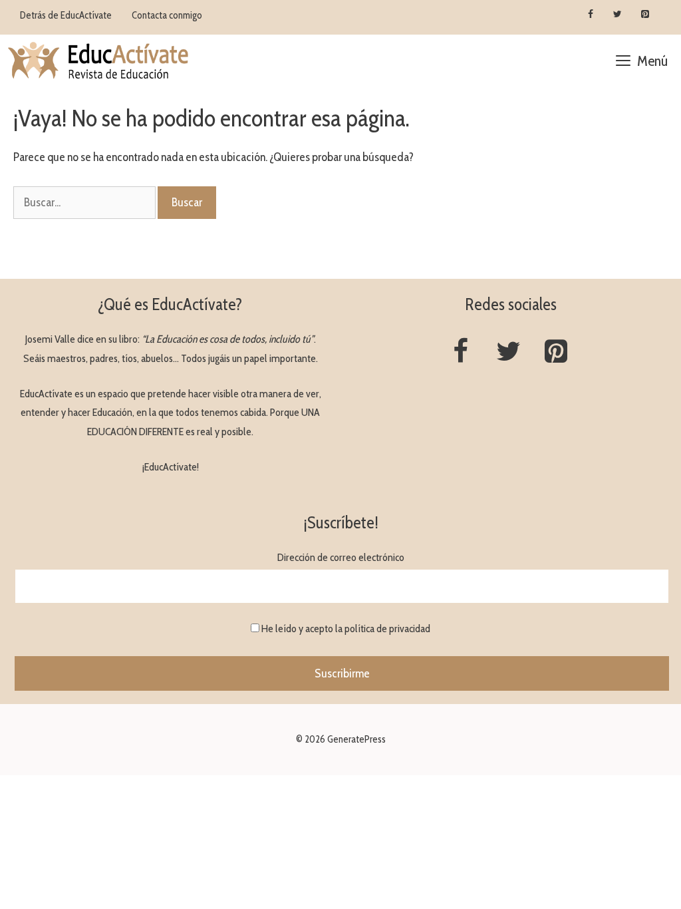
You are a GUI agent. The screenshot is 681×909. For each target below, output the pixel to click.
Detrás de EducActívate (66, 15)
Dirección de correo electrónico (340, 557)
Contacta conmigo (167, 15)
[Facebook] (591, 14)
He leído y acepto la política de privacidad (345, 628)
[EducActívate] (99, 61)
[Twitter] (617, 14)
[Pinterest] (645, 14)
